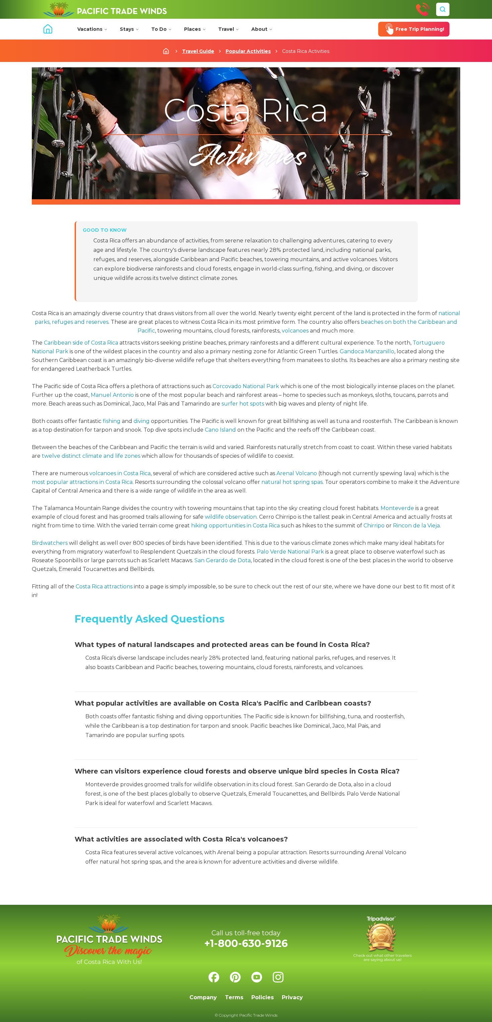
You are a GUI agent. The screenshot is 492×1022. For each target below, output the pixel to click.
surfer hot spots (243, 403)
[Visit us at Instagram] (278, 977)
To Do (159, 29)
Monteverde (397, 508)
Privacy (292, 997)
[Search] (442, 9)
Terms (234, 997)
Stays (127, 29)
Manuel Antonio (112, 395)
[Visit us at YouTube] (256, 977)
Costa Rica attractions (104, 586)
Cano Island (220, 430)
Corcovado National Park (246, 386)
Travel (226, 29)
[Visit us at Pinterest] (235, 977)
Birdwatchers (50, 543)
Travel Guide (198, 51)
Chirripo (374, 525)
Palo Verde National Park (290, 552)
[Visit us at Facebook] (214, 977)
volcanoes (295, 330)
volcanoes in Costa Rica (120, 473)
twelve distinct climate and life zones (91, 456)
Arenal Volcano (296, 473)
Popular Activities (248, 51)
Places (192, 29)
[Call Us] (423, 9)
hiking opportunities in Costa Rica (235, 525)
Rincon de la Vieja (416, 525)
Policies (262, 997)
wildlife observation (231, 517)
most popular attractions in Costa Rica (82, 482)
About (259, 29)
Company (203, 997)
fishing (111, 421)
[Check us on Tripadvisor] (382, 939)
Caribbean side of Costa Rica (81, 343)
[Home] (105, 9)
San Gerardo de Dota (222, 560)
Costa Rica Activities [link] (305, 51)
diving (142, 421)
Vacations (89, 29)
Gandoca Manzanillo (367, 351)
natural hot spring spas (292, 482)
